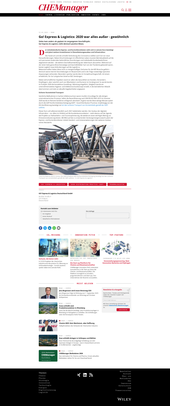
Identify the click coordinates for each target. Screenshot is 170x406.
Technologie (88, 2)
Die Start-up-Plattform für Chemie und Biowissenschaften (82, 264)
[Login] (126, 10)
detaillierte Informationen (51, 219)
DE (127, 2)
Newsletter (125, 371)
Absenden (123, 310)
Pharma (59, 2)
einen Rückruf (47, 216)
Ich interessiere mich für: (49, 211)
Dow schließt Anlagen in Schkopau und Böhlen (77, 338)
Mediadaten (125, 378)
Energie (97, 2)
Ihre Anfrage (90, 211)
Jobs (103, 15)
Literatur (59, 15)
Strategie (67, 2)
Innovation (77, 2)
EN (130, 2)
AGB (129, 388)
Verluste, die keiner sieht (48, 259)
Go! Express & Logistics (53, 184)
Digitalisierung (109, 2)
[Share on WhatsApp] (54, 228)
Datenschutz (125, 386)
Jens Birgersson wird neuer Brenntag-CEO (75, 291)
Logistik (121, 2)
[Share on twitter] (45, 228)
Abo (129, 381)
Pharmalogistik (117, 184)
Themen (48, 15)
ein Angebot (47, 214)
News (41, 15)
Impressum (126, 383)
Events (95, 15)
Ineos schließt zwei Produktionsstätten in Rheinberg (72, 307)
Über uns (126, 376)
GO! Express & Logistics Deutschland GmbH (56, 193)
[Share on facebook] (40, 228)
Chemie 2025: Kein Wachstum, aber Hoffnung (76, 323)
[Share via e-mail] (58, 228)
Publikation (73, 15)
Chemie (52, 2)
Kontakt (127, 374)
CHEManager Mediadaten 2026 (71, 353)
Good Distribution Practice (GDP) (87, 184)
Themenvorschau (123, 390)
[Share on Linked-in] (49, 228)
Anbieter (85, 15)
